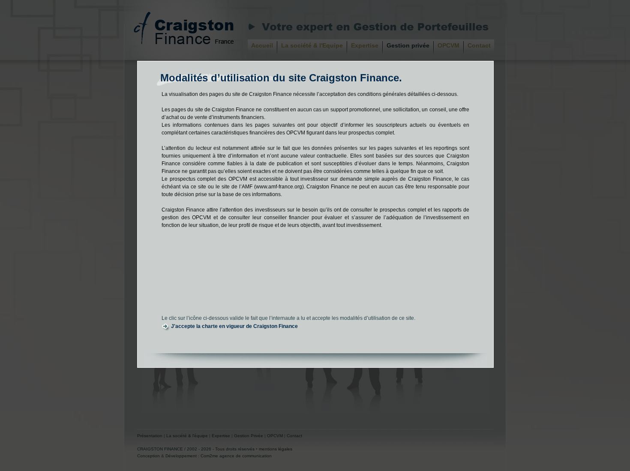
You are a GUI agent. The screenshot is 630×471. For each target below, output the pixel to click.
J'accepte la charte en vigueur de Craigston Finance (234, 326)
